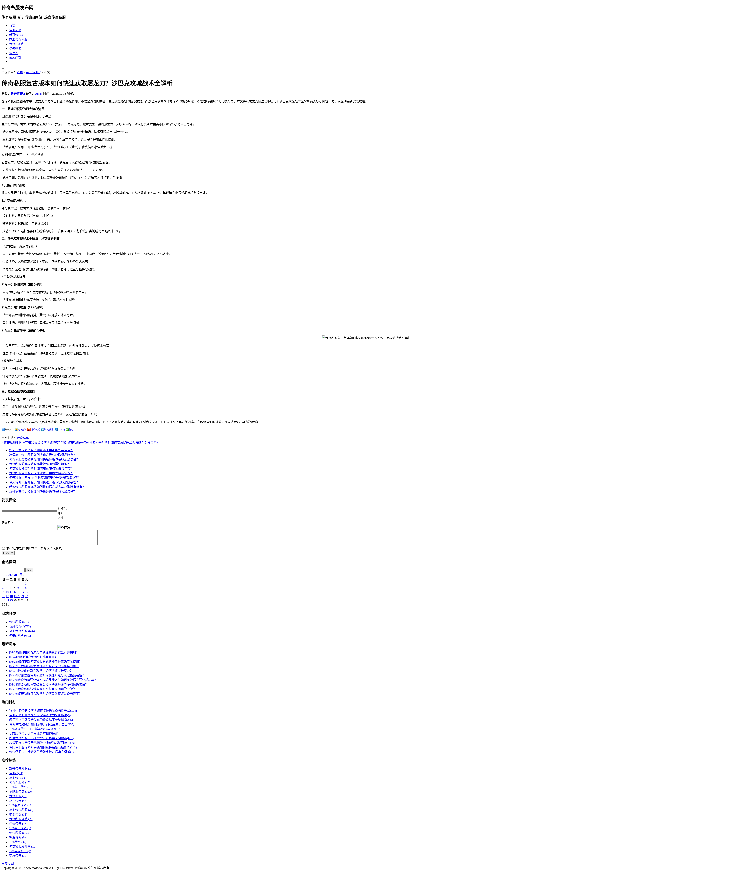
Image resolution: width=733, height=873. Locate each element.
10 (7, 592)
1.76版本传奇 (20, 805)
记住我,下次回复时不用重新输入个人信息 (34, 548)
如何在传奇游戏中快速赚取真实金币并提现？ (44, 652)
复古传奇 (18, 800)
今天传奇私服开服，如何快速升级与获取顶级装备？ (44, 482)
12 (15, 592)
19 (15, 596)
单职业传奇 (20, 791)
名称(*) (62, 508)
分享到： (9, 429)
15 (26, 592)
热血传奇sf (19, 777)
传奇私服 (15, 30)
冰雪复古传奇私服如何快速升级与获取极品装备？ (42, 454)
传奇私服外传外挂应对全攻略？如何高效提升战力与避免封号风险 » (113, 442)
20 (18, 596)
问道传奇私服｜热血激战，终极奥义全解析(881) (41, 738)
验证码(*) (8, 522)
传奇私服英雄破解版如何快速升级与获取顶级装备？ (44, 459)
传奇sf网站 (16, 44)
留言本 (13, 53)
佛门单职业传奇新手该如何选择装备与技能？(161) (43, 747)
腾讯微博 (48, 429)
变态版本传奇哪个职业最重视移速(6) (33, 733)
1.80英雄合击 (20, 851)
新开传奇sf (16, 34)
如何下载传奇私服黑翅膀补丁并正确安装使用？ (41, 450)
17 (7, 596)
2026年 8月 (15, 575)
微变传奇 (17, 837)
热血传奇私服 (18, 39)
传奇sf (16, 773)
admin (38, 93)
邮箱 (60, 513)
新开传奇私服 (21, 768)
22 (26, 596)
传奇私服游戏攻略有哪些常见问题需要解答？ (39, 464)
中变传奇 (18, 814)
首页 (12, 25)
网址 (60, 518)
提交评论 (8, 553)
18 (11, 596)
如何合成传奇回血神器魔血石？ (35, 657)
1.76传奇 (17, 842)
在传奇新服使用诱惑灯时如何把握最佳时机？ (44, 666)
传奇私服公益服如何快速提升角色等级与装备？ (41, 473)
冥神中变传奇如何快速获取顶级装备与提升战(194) (43, 710)
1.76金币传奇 (20, 828)
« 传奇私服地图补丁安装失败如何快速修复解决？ (35, 442)
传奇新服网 (19, 782)
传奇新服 (18, 796)
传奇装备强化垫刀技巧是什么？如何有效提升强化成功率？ (53, 680)
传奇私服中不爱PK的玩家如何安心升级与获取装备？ (44, 477)
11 (11, 592)
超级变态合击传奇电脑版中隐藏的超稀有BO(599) (42, 742)
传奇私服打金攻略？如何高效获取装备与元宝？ (41, 468)
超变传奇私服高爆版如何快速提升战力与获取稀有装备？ (47, 487)
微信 (71, 429)
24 (7, 600)
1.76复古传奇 (20, 787)
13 (18, 592)
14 (22, 592)
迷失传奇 (18, 823)
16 (3, 596)
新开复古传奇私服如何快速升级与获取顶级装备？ (42, 491)
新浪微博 (35, 429)
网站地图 (8, 863)
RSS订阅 (15, 57)
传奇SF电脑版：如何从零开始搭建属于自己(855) (41, 724)
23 (3, 600)
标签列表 (15, 48)
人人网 (61, 429)
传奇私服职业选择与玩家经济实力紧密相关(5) (40, 715)
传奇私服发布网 (22, 846)
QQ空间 (22, 429)
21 (22, 596)
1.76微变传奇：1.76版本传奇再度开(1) (34, 729)
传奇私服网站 (21, 819)
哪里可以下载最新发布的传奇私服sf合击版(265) (41, 719)
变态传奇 (18, 855)
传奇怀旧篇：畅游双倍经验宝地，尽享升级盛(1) (41, 751)
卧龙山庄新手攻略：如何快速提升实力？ (41, 670)
